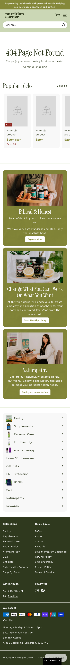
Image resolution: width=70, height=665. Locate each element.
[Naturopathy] (35, 348)
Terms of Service (45, 572)
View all (62, 85)
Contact (40, 541)
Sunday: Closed (12, 637)
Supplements (11, 536)
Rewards (40, 546)
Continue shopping (35, 66)
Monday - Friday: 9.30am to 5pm (22, 627)
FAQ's (38, 531)
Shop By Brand (12, 572)
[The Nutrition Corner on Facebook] (43, 590)
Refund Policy (43, 556)
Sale (5, 556)
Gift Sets (8, 561)
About (38, 536)
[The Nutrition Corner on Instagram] (37, 590)
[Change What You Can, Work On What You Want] (35, 267)
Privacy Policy (43, 567)
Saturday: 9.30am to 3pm (18, 632)
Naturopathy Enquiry (15, 567)
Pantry (7, 531)
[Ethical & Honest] (35, 190)
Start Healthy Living (35, 320)
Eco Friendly (10, 546)
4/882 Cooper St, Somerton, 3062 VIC (25, 642)
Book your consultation (35, 392)
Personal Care (11, 541)
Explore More (35, 239)
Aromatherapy (11, 551)
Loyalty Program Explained (51, 551)
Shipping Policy (44, 561)
